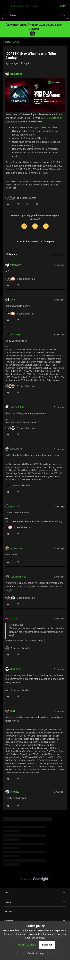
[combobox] (35, 15)
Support (8, 911)
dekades (14, 73)
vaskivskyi (15, 264)
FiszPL (14, 618)
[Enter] (6, 15)
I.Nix (12, 299)
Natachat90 (16, 449)
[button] (4, 7)
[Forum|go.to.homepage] (22, 6)
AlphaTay (15, 334)
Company (8, 920)
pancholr (15, 506)
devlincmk (15, 669)
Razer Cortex (12, 41)
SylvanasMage (18, 576)
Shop (6, 892)
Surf (12, 710)
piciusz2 (14, 791)
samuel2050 (17, 407)
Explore (7, 902)
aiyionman (16, 548)
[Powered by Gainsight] (35, 879)
